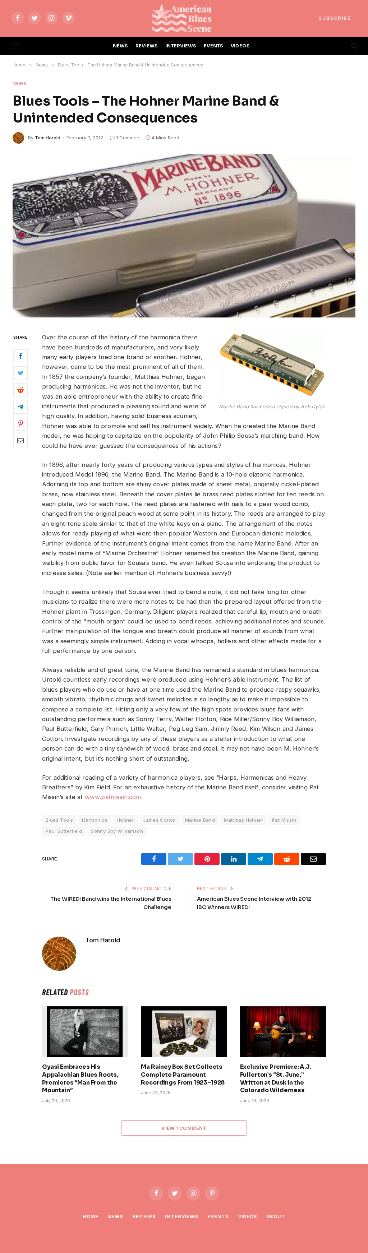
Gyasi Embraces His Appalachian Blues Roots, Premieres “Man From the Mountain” (80, 1078)
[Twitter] (20, 373)
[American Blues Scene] (184, 18)
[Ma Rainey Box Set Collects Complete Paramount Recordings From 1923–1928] (184, 1031)
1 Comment (128, 137)
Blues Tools (59, 820)
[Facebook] (20, 356)
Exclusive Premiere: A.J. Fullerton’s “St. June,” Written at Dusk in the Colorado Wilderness (275, 1078)
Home (90, 1216)
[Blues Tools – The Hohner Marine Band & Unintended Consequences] (184, 235)
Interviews (181, 1216)
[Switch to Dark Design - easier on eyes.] (341, 46)
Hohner (125, 820)
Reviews (144, 1216)
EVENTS (214, 46)
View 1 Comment (183, 1128)
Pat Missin (284, 820)
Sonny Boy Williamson (117, 831)
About (275, 1216)
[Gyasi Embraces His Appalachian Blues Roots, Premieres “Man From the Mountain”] (85, 1031)
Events (218, 1216)
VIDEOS (240, 46)
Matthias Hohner (243, 820)
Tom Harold (47, 137)
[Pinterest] (20, 424)
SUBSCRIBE (334, 18)
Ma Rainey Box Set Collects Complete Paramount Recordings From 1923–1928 (183, 1074)
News (20, 83)
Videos (247, 1216)
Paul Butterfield (64, 831)
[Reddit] (20, 390)
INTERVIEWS (181, 46)
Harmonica (95, 820)
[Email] (20, 440)
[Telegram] (20, 407)
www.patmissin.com (113, 796)
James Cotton (159, 820)
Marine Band (200, 820)
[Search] (353, 46)
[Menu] (15, 46)
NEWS (120, 46)
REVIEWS (146, 46)
